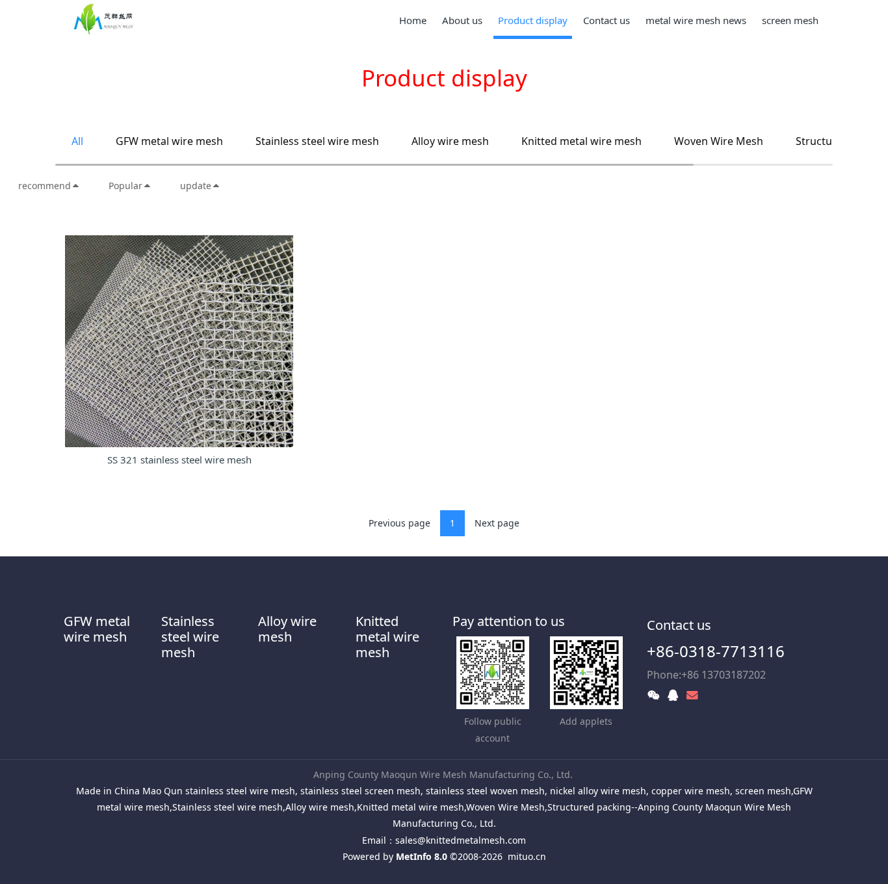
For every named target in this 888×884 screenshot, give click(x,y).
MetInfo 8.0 (421, 856)
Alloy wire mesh (450, 141)
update (195, 185)
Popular (125, 185)
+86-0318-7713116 (716, 651)
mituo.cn (527, 856)
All (77, 141)
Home (412, 20)
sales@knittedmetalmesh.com (460, 840)
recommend (44, 185)
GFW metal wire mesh (169, 141)
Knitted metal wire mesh (581, 141)
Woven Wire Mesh (718, 141)
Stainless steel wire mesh (317, 141)
